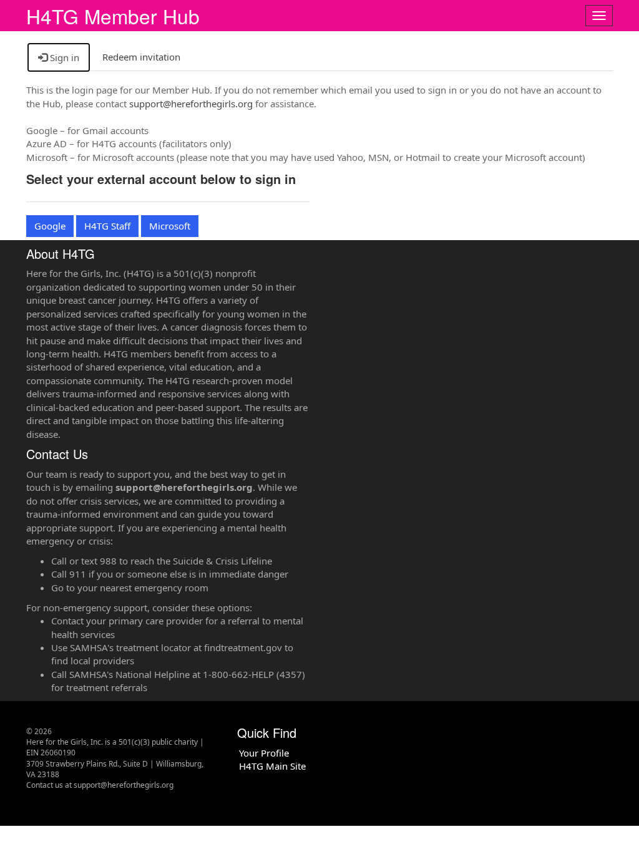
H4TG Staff (107, 226)
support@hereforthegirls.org (191, 103)
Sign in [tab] (63, 57)
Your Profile (264, 753)
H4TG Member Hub (113, 16)
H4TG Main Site (272, 766)
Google (50, 226)
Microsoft (169, 226)
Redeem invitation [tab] (141, 57)
